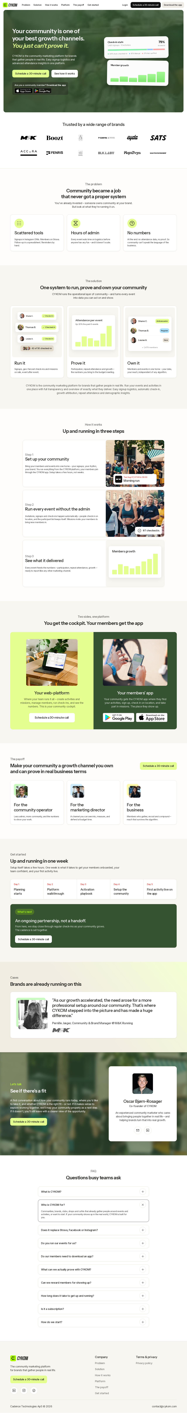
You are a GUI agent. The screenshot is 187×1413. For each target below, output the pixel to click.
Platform (65, 5)
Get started (93, 5)
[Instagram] (24, 1390)
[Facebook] (34, 1390)
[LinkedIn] (147, 1130)
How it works (51, 5)
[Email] (138, 1130)
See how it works (64, 73)
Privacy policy (144, 1363)
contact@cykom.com (164, 1406)
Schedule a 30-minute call (146, 5)
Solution (37, 5)
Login (125, 5)
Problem (26, 5)
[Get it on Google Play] (42, 90)
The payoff (78, 5)
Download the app (173, 5)
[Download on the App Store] (23, 90)
